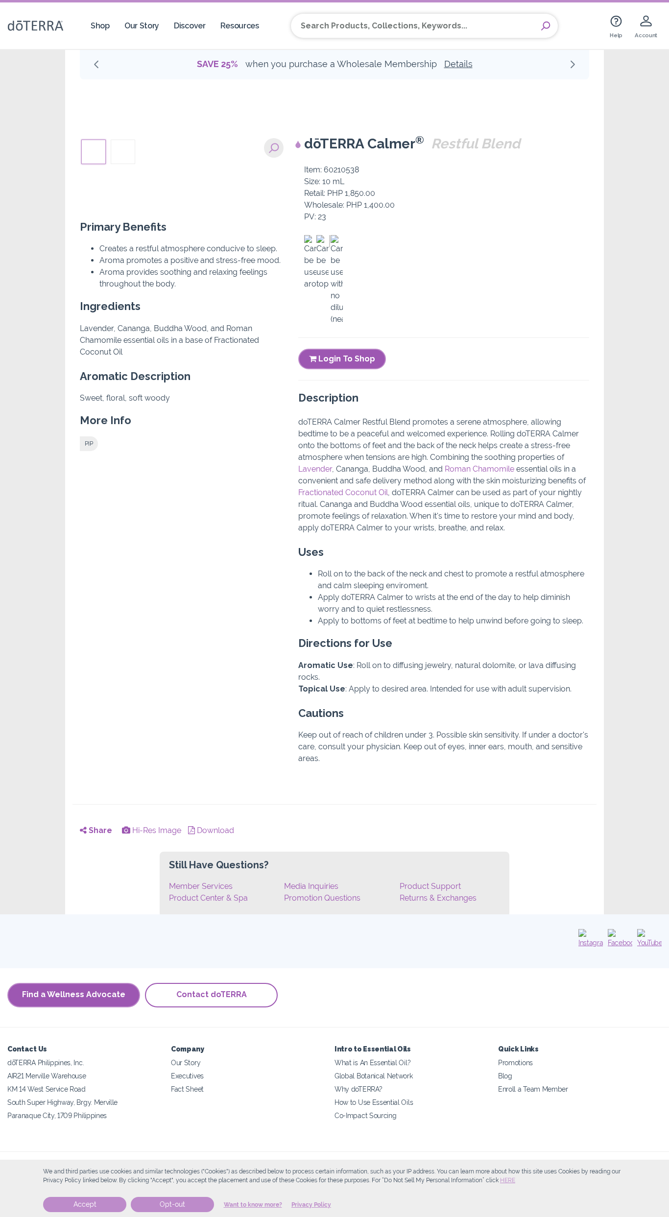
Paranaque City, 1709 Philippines (57, 1115)
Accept (84, 1204)
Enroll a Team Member (533, 1089)
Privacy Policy (311, 1204)
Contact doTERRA (211, 994)
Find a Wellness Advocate (73, 994)
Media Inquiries (311, 886)
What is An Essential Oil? (372, 1062)
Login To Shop (345, 358)
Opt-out (172, 1204)
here (507, 1180)
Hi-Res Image (155, 830)
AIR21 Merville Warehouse (46, 1076)
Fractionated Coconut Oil (343, 492)
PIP (89, 443)
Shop (100, 25)
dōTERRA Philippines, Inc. (45, 1062)
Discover (190, 25)
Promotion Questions (322, 898)
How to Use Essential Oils (373, 1102)
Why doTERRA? (358, 1089)
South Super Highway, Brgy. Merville (62, 1102)
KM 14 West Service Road (46, 1089)
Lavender (315, 469)
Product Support (430, 886)
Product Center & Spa (208, 898)
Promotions (515, 1062)
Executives (187, 1076)
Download (214, 830)
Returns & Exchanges (438, 898)
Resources (239, 25)
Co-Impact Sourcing (365, 1115)
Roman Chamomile (479, 469)
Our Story (141, 25)
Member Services (201, 886)
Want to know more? (253, 1204)
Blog (505, 1076)
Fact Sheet (187, 1089)
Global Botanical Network (373, 1076)
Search (545, 26)
